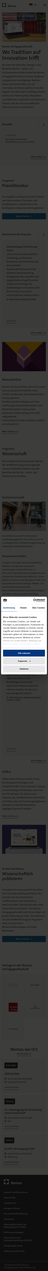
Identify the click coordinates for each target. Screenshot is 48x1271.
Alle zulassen (24, 653)
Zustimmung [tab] (9, 608)
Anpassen (22, 661)
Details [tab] (23, 608)
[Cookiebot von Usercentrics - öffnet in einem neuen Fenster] (34, 600)
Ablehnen (24, 669)
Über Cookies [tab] (38, 608)
